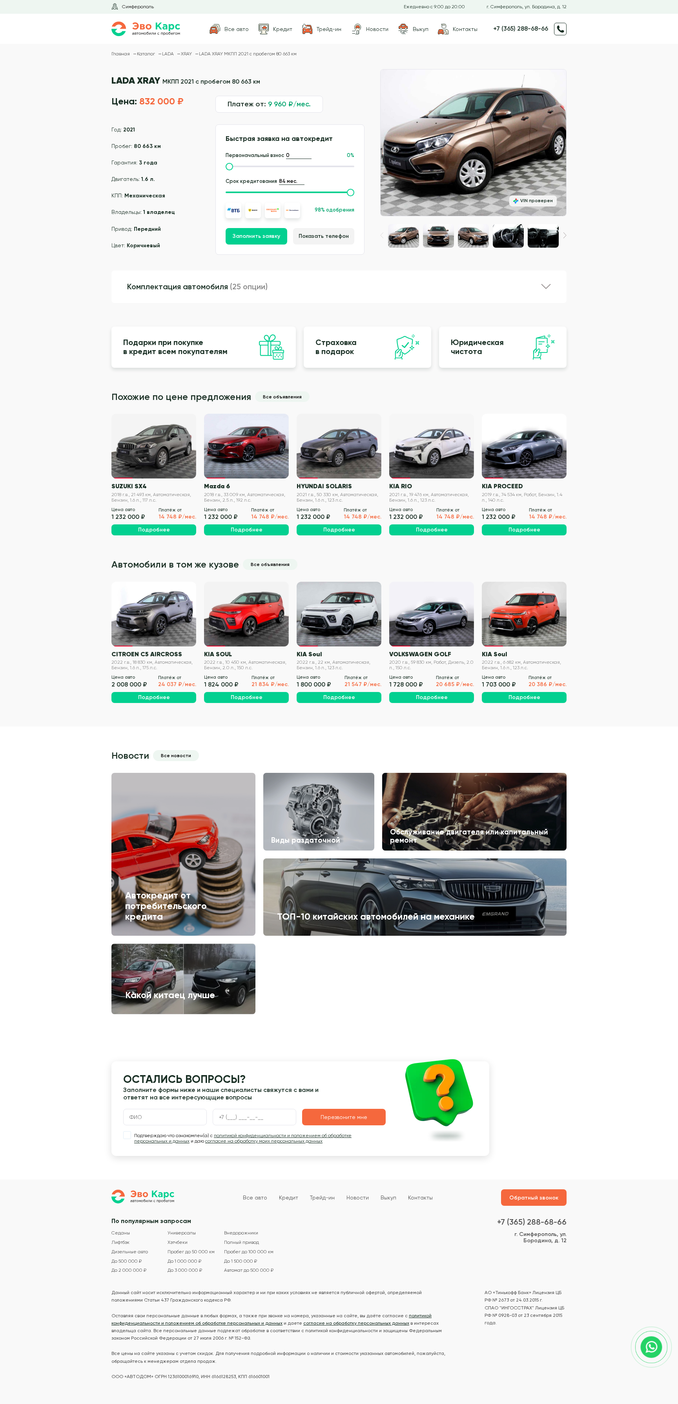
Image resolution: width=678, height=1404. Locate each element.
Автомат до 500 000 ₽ (248, 1270)
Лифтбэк (120, 1242)
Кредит (288, 1197)
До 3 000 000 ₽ (185, 1270)
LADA (168, 54)
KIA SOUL (218, 653)
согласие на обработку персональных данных (356, 1323)
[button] (565, 235)
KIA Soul (309, 653)
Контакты (420, 1197)
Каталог (146, 54)
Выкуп (388, 1197)
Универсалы (182, 1233)
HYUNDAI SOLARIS (324, 485)
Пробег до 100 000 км (248, 1251)
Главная (121, 54)
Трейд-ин (322, 1197)
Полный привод (241, 1242)
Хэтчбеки (178, 1242)
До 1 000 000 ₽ (184, 1261)
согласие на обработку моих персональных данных (264, 1141)
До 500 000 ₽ (126, 1261)
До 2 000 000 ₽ (128, 1270)
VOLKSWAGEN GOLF (420, 653)
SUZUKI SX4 (129, 485)
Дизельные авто (129, 1251)
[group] (473, 142)
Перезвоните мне (344, 1117)
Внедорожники (241, 1233)
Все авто (255, 1197)
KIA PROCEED (502, 485)
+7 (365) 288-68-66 (520, 28)
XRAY (187, 54)
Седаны (120, 1233)
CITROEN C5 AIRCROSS (146, 653)
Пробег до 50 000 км (191, 1251)
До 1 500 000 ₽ (240, 1261)
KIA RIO (400, 485)
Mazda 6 (217, 485)
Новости (357, 1197)
